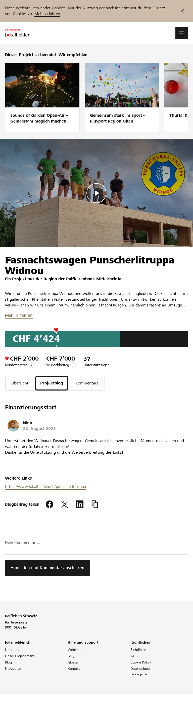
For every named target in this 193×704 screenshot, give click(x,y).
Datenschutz (140, 669)
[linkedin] (80, 504)
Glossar (73, 662)
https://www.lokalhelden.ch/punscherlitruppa (45, 486)
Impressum (139, 675)
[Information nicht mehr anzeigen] (182, 11)
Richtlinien (138, 650)
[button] (181, 33)
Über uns (12, 650)
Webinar (74, 650)
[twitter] (65, 504)
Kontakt (74, 669)
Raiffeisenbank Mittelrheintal (94, 279)
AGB (133, 656)
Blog (8, 662)
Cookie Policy (140, 662)
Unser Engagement (19, 656)
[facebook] (49, 504)
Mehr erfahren (47, 13)
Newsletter (13, 669)
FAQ (71, 656)
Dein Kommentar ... (22, 542)
